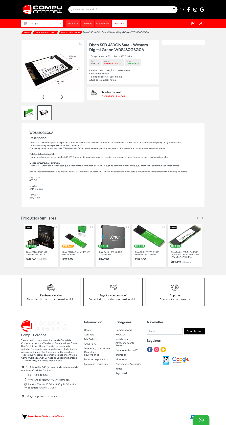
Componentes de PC (45, 32)
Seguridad (121, 373)
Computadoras (123, 330)
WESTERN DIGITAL (113, 63)
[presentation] (43, 96)
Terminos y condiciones (97, 348)
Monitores (121, 359)
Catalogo (33, 23)
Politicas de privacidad (96, 359)
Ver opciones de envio (113, 96)
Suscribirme (194, 331)
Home (27, 32)
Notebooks (121, 339)
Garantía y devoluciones (91, 353)
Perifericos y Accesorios (128, 364)
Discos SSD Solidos (71, 32)
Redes (118, 368)
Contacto (89, 334)
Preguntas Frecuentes (96, 364)
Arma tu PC (90, 344)
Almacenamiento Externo (125, 344)
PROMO (120, 334)
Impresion (121, 354)
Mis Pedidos (90, 339)
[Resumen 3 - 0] (55, 226)
